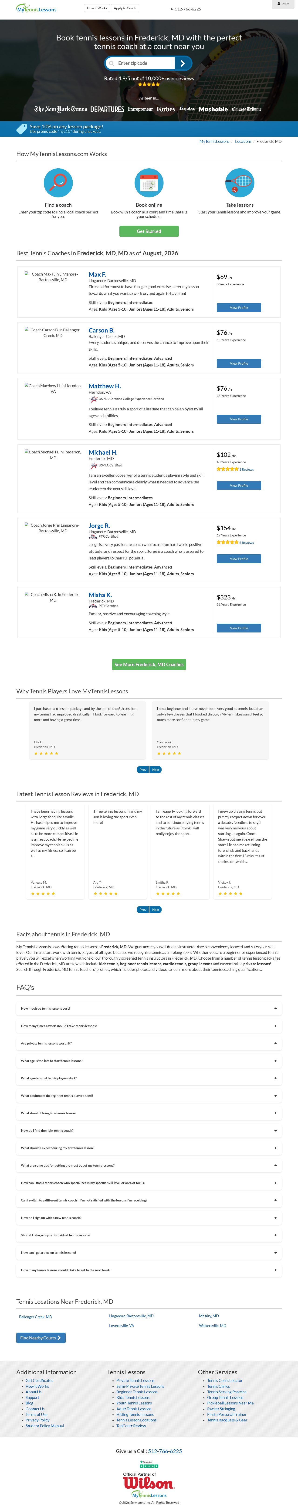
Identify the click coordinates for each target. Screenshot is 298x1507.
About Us (33, 1392)
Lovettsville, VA (121, 1326)
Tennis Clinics (218, 1386)
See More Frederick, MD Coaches (149, 664)
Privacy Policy (38, 1420)
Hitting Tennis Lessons (135, 1414)
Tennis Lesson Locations (136, 1420)
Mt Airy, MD (209, 1316)
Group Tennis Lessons (225, 1397)
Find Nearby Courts (38, 1337)
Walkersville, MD (212, 1326)
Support (32, 1397)
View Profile (239, 307)
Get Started (149, 231)
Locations (243, 141)
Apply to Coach (125, 8)
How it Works (97, 8)
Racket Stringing (221, 1409)
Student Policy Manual (45, 1426)
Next (155, 770)
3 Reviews (246, 469)
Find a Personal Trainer (227, 1414)
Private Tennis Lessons (135, 1380)
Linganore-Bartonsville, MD (131, 1316)
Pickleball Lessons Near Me (230, 1403)
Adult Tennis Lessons (133, 1409)
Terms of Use (36, 1414)
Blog (29, 1403)
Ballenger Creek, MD (35, 1317)
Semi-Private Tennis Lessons (140, 1386)
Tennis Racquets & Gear (227, 1420)
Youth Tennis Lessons (134, 1403)
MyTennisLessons (214, 141)
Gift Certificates (39, 1380)
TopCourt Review (131, 1426)
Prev (143, 770)
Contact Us (35, 1409)
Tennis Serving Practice (227, 1392)
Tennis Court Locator (225, 1380)
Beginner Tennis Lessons (136, 1392)
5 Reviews (246, 543)
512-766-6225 (165, 1451)
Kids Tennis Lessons (132, 1397)
